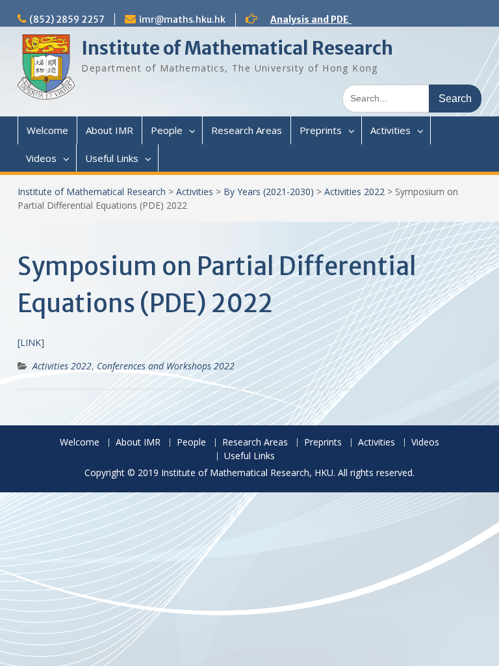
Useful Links (111, 158)
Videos (41, 158)
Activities (390, 130)
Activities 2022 (354, 191)
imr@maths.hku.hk (182, 19)
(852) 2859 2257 (67, 19)
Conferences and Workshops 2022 (166, 366)
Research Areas (246, 130)
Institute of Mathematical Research (237, 48)
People (167, 130)
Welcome (47, 130)
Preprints (321, 130)
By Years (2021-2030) (269, 191)
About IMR (109, 130)
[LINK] (31, 342)
